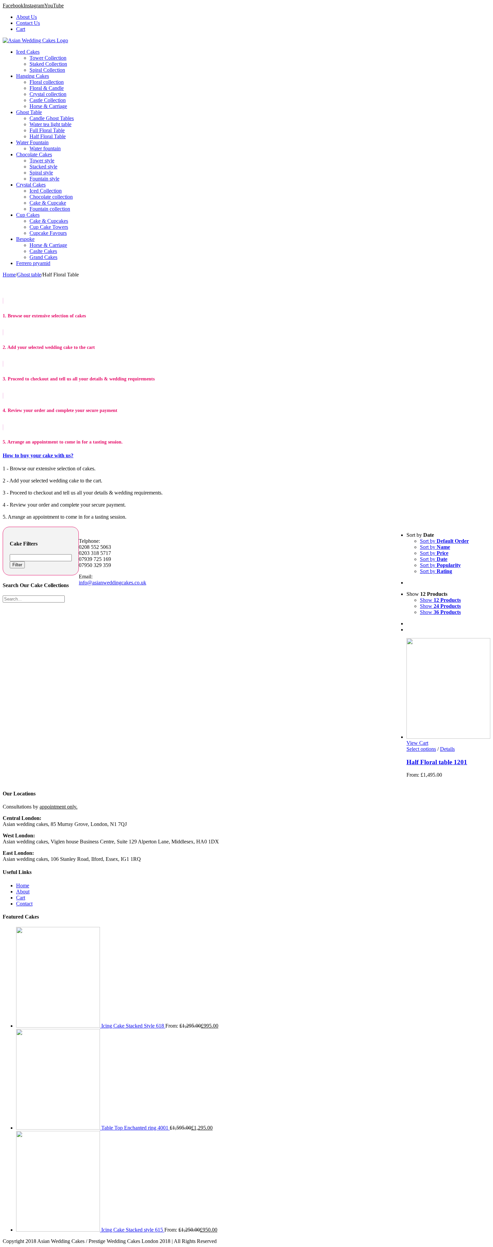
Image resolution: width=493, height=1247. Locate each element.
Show (440, 600)
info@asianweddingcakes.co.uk (112, 582)
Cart (20, 897)
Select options (421, 749)
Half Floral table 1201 (436, 762)
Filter (17, 564)
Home (22, 885)
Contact (24, 903)
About (23, 891)
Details (447, 749)
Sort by (444, 541)
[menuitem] (253, 17)
